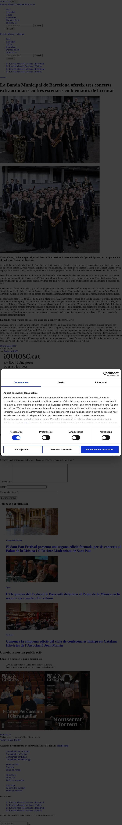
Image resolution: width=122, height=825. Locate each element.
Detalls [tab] (61, 382)
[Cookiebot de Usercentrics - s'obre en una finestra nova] (106, 374)
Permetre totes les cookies (100, 449)
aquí (26, 422)
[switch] (46, 437)
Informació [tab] (101, 382)
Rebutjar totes (22, 449)
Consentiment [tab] (21, 382)
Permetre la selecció (61, 449)
